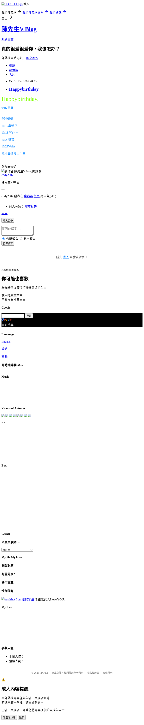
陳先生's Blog (19, 29)
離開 (21, 717)
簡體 (5, 349)
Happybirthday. (24, 89)
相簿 (12, 65)
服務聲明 (107, 672)
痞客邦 (28, 196)
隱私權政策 (93, 672)
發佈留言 (8, 243)
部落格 (13, 70)
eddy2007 (7, 175)
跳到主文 (8, 39)
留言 (37, 196)
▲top (5, 213)
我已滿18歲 (9, 717)
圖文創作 (32, 58)
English (6, 341)
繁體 (5, 356)
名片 (12, 74)
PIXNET (44, 672)
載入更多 (8, 220)
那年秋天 (31, 206)
